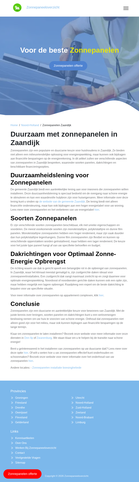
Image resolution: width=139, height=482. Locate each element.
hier (97, 209)
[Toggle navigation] (125, 8)
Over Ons (21, 443)
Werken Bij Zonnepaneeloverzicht (35, 447)
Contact (20, 452)
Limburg (80, 422)
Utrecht (79, 397)
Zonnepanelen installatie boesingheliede (56, 367)
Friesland (21, 402)
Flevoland (21, 417)
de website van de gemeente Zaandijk (62, 201)
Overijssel (21, 412)
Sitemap (20, 462)
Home (14, 125)
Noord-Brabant (84, 417)
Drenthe (20, 407)
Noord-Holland (30, 125)
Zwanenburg (44, 337)
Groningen (21, 397)
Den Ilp (28, 337)
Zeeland (80, 412)
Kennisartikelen (24, 438)
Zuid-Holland (83, 407)
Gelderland (22, 422)
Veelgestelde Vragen (27, 457)
